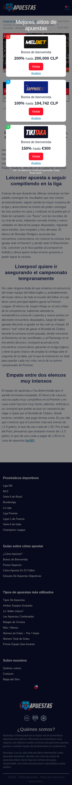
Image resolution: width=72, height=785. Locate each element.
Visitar (36, 66)
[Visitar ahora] (36, 42)
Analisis (36, 73)
